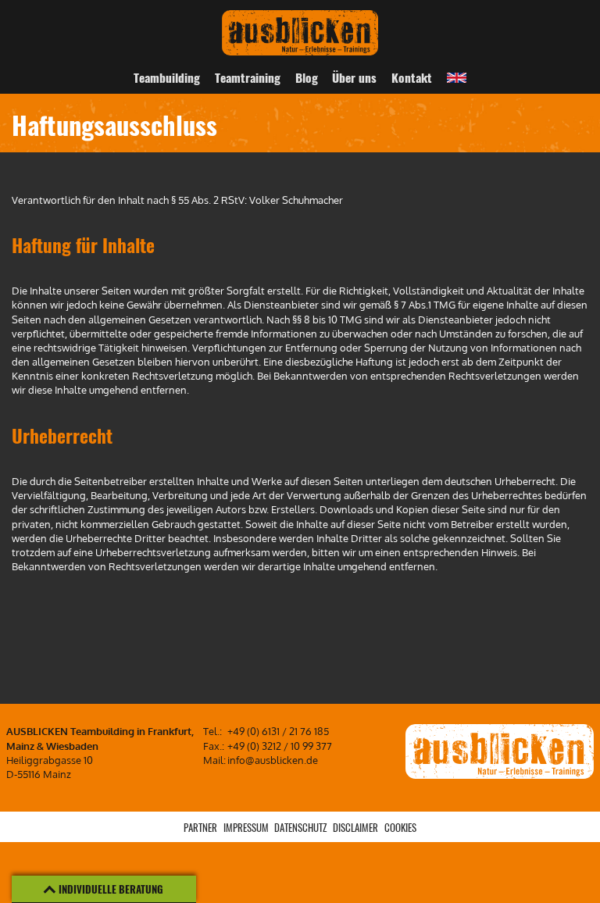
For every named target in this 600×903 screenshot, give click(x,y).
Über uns (354, 77)
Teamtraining (247, 77)
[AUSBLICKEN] (300, 32)
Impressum (246, 827)
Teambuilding (167, 77)
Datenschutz (300, 827)
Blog (306, 77)
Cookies (400, 827)
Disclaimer (355, 827)
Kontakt (411, 77)
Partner (200, 827)
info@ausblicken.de (272, 760)
